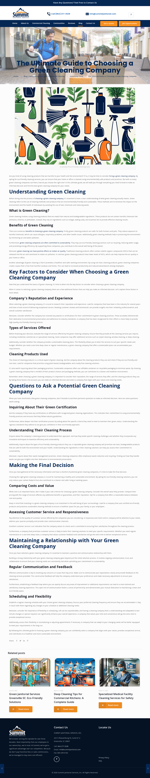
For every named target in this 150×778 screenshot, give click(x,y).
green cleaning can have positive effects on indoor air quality (41, 251)
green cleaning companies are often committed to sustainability (45, 243)
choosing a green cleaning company (49, 198)
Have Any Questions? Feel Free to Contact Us (75, 3)
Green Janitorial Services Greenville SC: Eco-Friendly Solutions (26, 698)
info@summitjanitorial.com (70, 749)
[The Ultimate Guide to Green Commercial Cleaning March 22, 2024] (148, 768)
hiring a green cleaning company (122, 176)
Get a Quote (109, 23)
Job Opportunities (129, 23)
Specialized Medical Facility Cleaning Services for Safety (116, 696)
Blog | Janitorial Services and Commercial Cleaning (44, 76)
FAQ (100, 761)
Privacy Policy (104, 757)
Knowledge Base (76, 76)
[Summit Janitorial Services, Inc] (21, 13)
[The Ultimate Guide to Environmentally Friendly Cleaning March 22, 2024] (2, 768)
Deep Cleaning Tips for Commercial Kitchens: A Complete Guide (69, 698)
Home (15, 76)
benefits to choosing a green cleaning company (44, 231)
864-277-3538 (63, 746)
